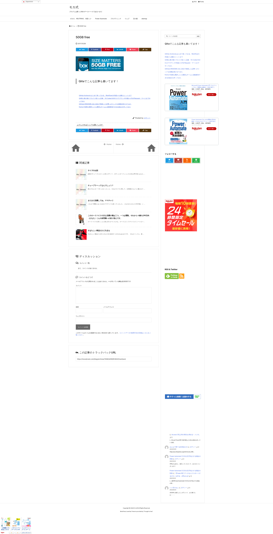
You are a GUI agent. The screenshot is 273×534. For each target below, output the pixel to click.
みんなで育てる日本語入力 (179, 447)
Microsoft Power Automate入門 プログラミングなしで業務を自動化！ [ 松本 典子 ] (204, 86)
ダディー (147, 118)
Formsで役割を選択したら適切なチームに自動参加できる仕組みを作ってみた (105, 107)
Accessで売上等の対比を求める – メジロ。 (186, 434)
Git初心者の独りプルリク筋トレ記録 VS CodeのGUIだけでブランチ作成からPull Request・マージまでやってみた (182, 63)
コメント (79, 285)
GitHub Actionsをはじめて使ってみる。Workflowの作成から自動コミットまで (105, 95)
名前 (77, 307)
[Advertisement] (181, 185)
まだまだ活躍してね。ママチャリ (100, 200)
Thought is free (148, 511)
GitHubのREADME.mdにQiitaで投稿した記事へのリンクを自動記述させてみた (105, 104)
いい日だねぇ (174, 488)
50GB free (82, 26)
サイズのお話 (93, 170)
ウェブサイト (80, 316)
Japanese (29, 1)
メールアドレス (108, 307)
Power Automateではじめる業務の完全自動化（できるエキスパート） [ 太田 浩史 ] (204, 120)
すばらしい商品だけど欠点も (99, 230)
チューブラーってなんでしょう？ (100, 185)
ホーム (73, 26)
